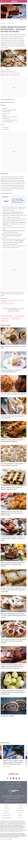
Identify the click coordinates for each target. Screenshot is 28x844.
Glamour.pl (6, 808)
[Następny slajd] (26, 752)
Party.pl (20, 805)
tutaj (11, 839)
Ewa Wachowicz (5, 321)
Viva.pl (20, 812)
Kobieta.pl (20, 808)
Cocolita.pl (6, 810)
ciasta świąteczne (5, 318)
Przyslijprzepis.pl (20, 810)
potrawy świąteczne (20, 316)
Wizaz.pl (20, 815)
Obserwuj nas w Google (9, 74)
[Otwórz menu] (1, 1)
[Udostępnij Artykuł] (17, 74)
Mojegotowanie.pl (6, 815)
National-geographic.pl (6, 817)
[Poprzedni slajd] (1, 752)
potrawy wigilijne (15, 318)
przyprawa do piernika (19, 180)
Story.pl (20, 817)
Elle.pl (6, 805)
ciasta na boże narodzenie (7, 316)
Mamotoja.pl (6, 812)
